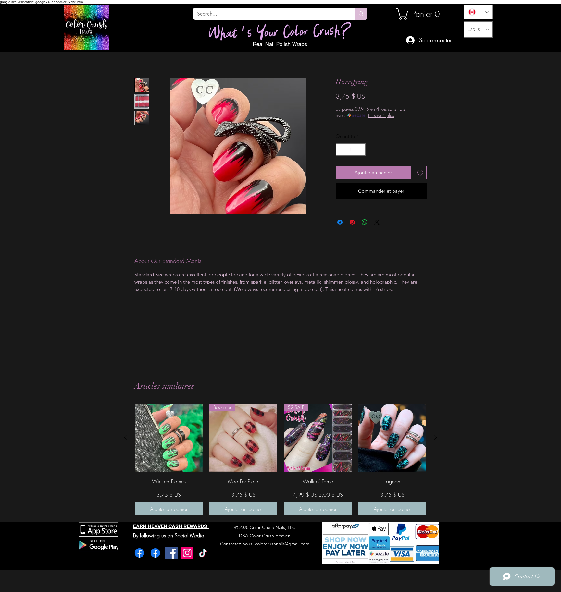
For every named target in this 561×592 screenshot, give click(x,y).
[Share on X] (377, 222)
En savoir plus (381, 115)
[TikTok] (203, 553)
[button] (478, 29)
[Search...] (361, 14)
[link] (418, 14)
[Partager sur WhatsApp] (364, 222)
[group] (280, 459)
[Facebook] (139, 553)
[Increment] (360, 150)
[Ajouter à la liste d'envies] (420, 172)
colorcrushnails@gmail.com (282, 544)
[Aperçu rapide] (169, 438)
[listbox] (478, 29)
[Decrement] (341, 150)
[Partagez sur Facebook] (340, 222)
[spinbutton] (350, 150)
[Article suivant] (436, 437)
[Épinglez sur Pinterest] (352, 222)
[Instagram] (187, 553)
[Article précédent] (125, 437)
